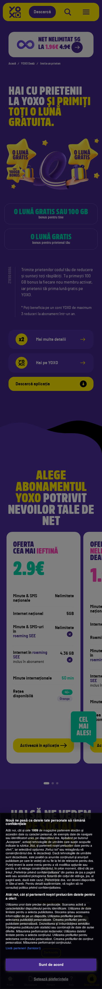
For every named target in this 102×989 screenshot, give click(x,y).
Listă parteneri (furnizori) (23, 948)
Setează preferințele (51, 978)
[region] (51, 901)
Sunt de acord (51, 964)
